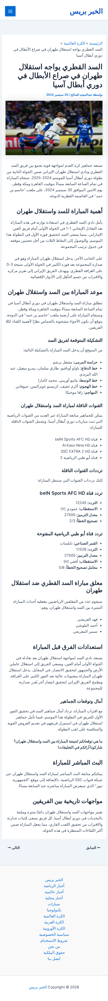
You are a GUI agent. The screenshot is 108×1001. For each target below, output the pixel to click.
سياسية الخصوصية (54, 934)
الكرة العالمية (54, 916)
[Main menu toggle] (10, 11)
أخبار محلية (54, 898)
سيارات (54, 904)
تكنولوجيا (54, 910)
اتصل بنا (54, 958)
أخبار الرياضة (54, 886)
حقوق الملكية (54, 952)
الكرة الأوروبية (54, 928)
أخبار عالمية (54, 892)
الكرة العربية (54, 922)
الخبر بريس (86, 11)
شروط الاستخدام (54, 940)
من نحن (54, 946)
